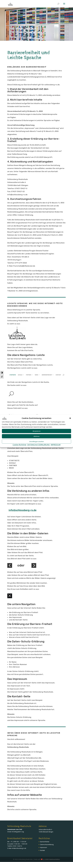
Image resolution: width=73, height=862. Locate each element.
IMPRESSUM (55, 445)
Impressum (43, 847)
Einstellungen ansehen (36, 441)
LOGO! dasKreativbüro (52, 859)
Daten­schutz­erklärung (47, 844)
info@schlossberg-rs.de (19, 848)
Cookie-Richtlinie (19, 445)
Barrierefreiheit (44, 842)
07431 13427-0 (17, 846)
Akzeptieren (36, 431)
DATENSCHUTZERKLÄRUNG (38, 445)
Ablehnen (37, 436)
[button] (70, 418)
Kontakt (42, 850)
